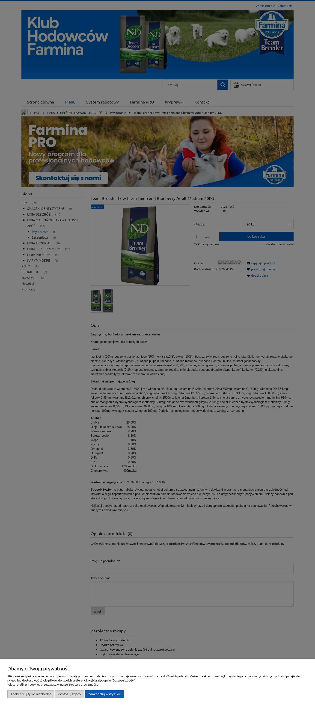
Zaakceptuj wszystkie (104, 694)
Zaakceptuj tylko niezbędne (31, 694)
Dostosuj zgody (69, 694)
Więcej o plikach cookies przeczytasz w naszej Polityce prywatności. (52, 684)
